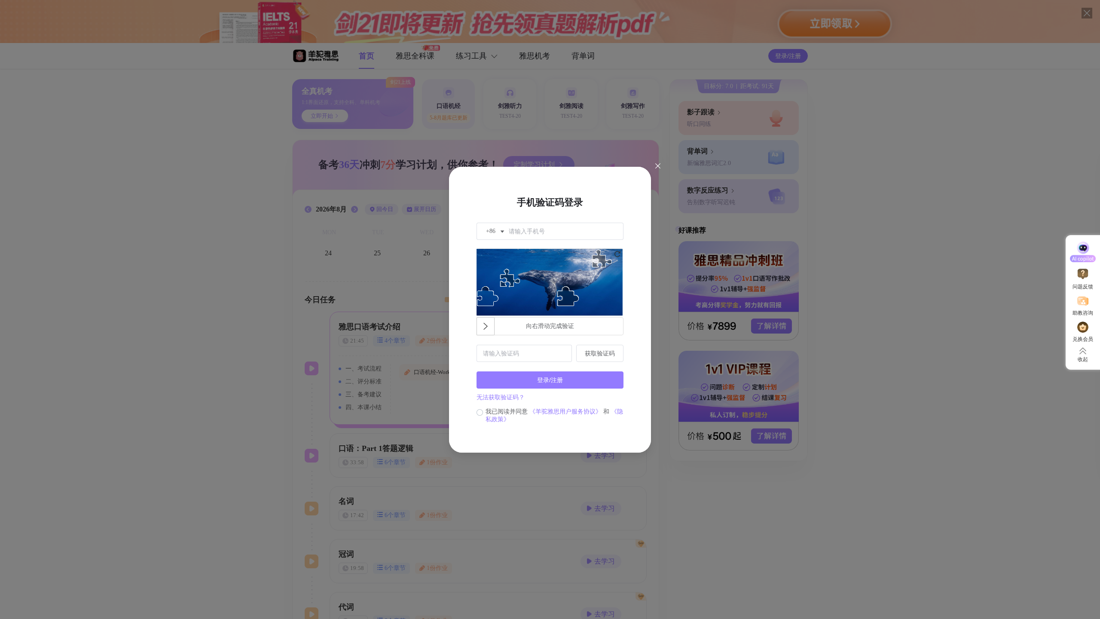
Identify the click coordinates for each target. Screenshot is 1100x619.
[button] (494, 231)
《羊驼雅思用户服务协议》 (565, 411)
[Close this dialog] (658, 167)
